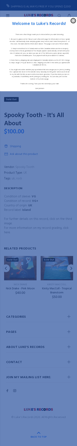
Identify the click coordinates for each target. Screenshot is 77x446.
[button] (73, 20)
